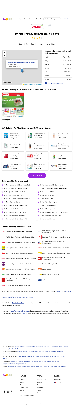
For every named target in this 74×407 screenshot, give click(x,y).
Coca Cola (12, 349)
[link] (13, 108)
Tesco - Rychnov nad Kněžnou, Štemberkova (55, 248)
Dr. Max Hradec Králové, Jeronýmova (15, 209)
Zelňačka (50, 366)
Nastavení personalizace (27, 395)
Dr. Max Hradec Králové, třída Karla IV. (15, 212)
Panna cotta (39, 366)
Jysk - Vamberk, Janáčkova (50, 280)
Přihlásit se (67, 19)
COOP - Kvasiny (47, 269)
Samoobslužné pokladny (24, 361)
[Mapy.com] (11, 392)
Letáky (19, 19)
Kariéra (22, 390)
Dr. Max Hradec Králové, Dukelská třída (15, 205)
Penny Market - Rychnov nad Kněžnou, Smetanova (18, 280)
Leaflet (26, 84)
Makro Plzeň (6, 359)
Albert (58, 291)
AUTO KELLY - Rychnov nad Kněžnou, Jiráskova (20, 237)
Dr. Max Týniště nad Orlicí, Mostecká (15, 192)
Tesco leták (48, 351)
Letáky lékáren (50, 44)
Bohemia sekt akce (19, 346)
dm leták (53, 351)
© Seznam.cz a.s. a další (35, 84)
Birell (16, 349)
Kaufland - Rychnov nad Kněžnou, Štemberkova (56, 237)
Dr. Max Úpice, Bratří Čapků (48, 202)
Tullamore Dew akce (49, 346)
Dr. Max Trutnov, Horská (47, 195)
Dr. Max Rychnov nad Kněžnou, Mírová (15, 188)
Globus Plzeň (43, 356)
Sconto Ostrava (22, 356)
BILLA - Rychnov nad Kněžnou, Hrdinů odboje (56, 253)
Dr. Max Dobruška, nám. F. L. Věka (14, 195)
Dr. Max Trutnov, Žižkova (47, 198)
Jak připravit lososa (21, 363)
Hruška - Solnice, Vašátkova (50, 264)
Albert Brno (29, 356)
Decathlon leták (7, 354)
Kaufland (68, 291)
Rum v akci (5, 349)
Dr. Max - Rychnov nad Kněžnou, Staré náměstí (20, 242)
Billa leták (34, 351)
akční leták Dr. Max (18, 303)
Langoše (45, 366)
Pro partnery (57, 379)
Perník (28, 366)
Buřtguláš (32, 366)
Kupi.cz (24, 313)
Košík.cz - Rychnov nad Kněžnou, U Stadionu (19, 264)
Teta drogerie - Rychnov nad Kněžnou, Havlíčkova (21, 269)
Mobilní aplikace (41, 379)
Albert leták (60, 351)
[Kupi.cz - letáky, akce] (7, 19)
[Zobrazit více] (37, 220)
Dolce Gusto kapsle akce (62, 346)
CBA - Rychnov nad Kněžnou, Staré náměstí (19, 253)
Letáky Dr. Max (23, 44)
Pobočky (34, 44)
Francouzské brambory (60, 366)
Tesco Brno (56, 356)
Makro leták (41, 351)
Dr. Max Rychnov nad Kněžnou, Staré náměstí (17, 185)
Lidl (62, 291)
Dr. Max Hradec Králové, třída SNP (50, 215)
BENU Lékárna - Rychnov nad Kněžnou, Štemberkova (54, 231)
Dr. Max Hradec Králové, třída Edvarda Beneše (54, 212)
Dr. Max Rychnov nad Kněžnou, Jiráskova (21, 62)
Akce (24, 19)
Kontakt (22, 382)
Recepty (38, 19)
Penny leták (28, 351)
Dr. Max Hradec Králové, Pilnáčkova (14, 215)
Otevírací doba (42, 361)
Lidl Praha (50, 356)
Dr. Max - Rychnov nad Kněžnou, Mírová (18, 285)
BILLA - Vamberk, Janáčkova (51, 274)
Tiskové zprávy (24, 387)
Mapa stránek (24, 393)
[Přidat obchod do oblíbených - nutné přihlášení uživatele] (49, 25)
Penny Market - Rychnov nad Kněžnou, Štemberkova (54, 258)
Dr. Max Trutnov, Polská (47, 192)
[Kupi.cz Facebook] (4, 392)
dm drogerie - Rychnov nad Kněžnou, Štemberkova (53, 242)
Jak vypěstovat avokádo (9, 363)
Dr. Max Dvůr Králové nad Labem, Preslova (17, 198)
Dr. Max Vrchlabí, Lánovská (48, 205)
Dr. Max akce (37, 175)
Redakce (22, 385)
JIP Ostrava (36, 356)
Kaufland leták (21, 351)
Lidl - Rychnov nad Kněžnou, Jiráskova (18, 248)
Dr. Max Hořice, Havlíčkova (12, 202)
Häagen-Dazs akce (38, 346)
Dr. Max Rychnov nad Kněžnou (19, 311)
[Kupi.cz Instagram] (8, 392)
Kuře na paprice (12, 366)
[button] (22, 71)
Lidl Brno (62, 356)
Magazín (31, 19)
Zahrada (57, 361)
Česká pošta (14, 361)
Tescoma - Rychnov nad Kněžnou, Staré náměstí (21, 258)
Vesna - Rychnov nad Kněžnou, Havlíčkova (19, 274)
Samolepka (40, 387)
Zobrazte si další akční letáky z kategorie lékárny (17, 297)
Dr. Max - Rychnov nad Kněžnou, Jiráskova (19, 232)
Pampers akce (29, 346)
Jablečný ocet (50, 361)
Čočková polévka (21, 366)
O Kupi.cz (22, 379)
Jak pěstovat (34, 361)
